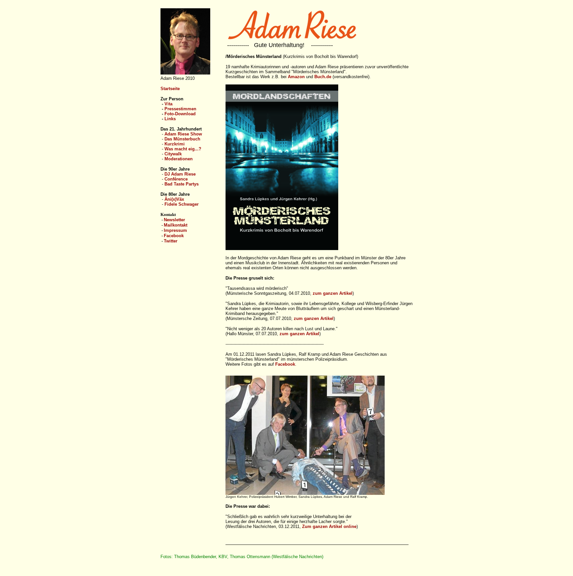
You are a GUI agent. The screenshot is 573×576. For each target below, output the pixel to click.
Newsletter (174, 219)
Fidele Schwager (181, 204)
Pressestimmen (180, 108)
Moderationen (178, 158)
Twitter (170, 240)
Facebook (174, 235)
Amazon (296, 76)
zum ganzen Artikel (332, 293)
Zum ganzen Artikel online (329, 526)
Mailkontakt (175, 225)
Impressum (175, 230)
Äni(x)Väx (174, 199)
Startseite (170, 88)
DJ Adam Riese (180, 174)
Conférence (176, 179)
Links (170, 118)
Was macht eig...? (182, 148)
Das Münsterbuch (182, 138)
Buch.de (322, 76)
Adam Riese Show (183, 133)
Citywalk (173, 153)
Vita (168, 103)
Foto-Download (180, 113)
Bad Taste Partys (181, 184)
